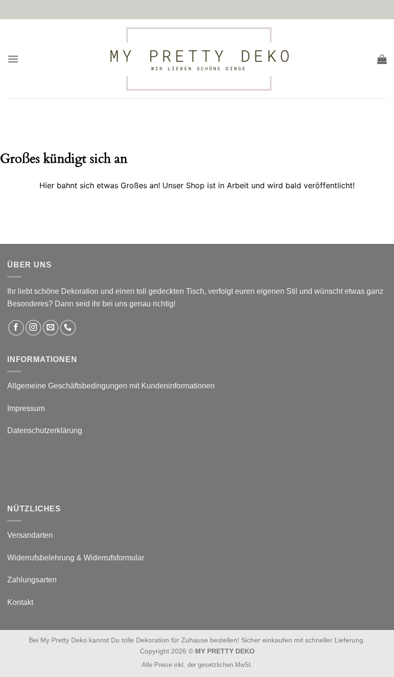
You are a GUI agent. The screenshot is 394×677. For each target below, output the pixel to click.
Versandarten (30, 535)
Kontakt (20, 602)
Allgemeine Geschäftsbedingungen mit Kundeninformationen (111, 386)
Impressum (26, 408)
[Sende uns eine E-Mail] (51, 328)
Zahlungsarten (32, 580)
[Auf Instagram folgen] (33, 328)
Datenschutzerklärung (44, 430)
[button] (13, 59)
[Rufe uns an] (68, 328)
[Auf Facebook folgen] (16, 328)
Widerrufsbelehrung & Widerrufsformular (75, 558)
